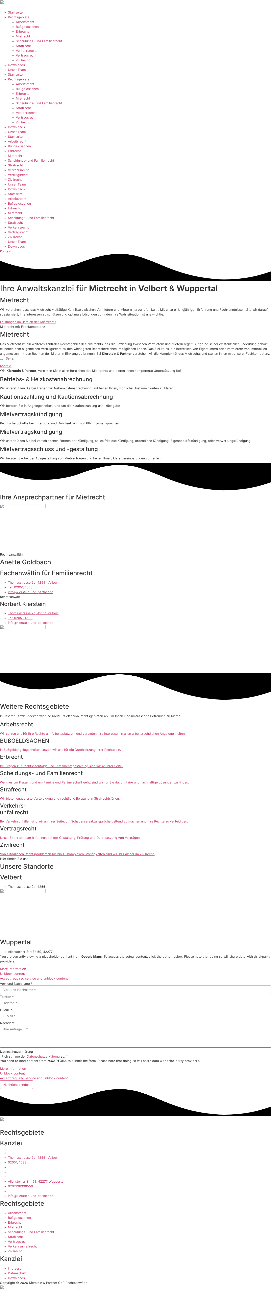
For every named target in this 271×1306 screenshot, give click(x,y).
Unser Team (17, 70)
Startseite (15, 12)
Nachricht (7, 1023)
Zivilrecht (23, 60)
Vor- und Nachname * (16, 983)
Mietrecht (23, 36)
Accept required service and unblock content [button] (34, 978)
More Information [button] (13, 969)
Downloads (16, 65)
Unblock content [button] (12, 974)
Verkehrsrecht (26, 51)
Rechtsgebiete (18, 17)
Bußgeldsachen (27, 27)
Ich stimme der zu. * (36, 1056)
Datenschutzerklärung (16, 1051)
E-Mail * (6, 1009)
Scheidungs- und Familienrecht (39, 41)
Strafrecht (23, 46)
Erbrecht (22, 31)
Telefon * (7, 996)
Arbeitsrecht (25, 22)
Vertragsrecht (26, 55)
